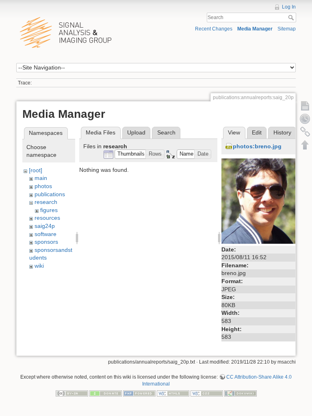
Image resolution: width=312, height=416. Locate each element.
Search (292, 17)
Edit (257, 132)
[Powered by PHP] (139, 393)
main (41, 178)
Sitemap (286, 29)
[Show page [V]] (305, 105)
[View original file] (264, 200)
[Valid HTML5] (173, 393)
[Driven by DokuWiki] (240, 393)
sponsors (46, 241)
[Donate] (105, 393)
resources (47, 217)
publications (50, 194)
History (282, 132)
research (46, 202)
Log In (289, 7)
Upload (136, 132)
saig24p (45, 226)
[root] (35, 170)
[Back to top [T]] (305, 144)
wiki (39, 265)
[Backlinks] (305, 131)
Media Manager (255, 29)
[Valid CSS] (207, 393)
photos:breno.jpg (257, 146)
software (45, 234)
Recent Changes (213, 29)
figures (49, 210)
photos (43, 186)
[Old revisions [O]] (305, 118)
